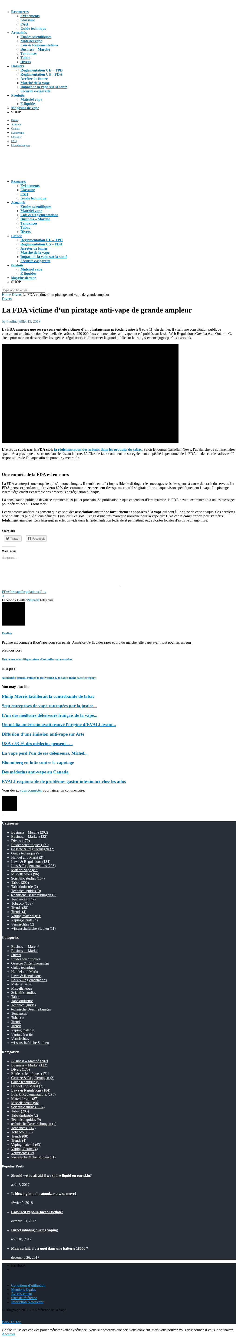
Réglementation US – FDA (41, 74)
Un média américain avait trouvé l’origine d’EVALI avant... (59, 724)
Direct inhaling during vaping (34, 1230)
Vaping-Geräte (24, 920)
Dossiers (17, 66)
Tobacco (22, 903)
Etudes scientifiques (35, 37)
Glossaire (27, 20)
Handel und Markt (27, 857)
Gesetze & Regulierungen (32, 849)
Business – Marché (35, 49)
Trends (19, 908)
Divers (25, 62)
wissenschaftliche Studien (33, 928)
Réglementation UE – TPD (41, 70)
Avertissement (21, 1294)
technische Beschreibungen (33, 895)
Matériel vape (31, 41)
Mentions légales (23, 1289)
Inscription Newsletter (27, 1302)
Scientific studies (28, 878)
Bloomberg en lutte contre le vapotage (38, 762)
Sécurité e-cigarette (35, 91)
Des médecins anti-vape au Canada (35, 771)
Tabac (25, 58)
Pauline (12, 321)
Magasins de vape (25, 108)
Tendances (28, 53)
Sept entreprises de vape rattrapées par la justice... (49, 705)
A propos (16, 124)
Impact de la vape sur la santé (43, 87)
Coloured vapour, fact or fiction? (37, 1212)
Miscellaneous (25, 874)
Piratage (15, 592)
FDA (6, 592)
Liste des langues (20, 145)
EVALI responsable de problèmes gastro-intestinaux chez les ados (64, 781)
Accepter (8, 1334)
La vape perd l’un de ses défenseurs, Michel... (45, 753)
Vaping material (26, 916)
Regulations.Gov (33, 592)
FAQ (24, 24)
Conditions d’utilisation (28, 1285)
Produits (18, 95)
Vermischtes (22, 924)
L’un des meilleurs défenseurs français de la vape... (49, 715)
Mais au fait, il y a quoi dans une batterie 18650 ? (49, 1248)
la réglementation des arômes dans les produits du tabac (98, 449)
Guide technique (33, 28)
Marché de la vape (35, 83)
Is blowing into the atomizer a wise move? (43, 1194)
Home (14, 120)
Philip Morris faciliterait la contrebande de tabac (48, 696)
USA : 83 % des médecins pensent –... (37, 743)
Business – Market (29, 836)
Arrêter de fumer (34, 79)
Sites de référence (24, 1298)
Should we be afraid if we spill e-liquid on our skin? (51, 1175)
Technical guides (26, 891)
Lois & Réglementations (39, 45)
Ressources (20, 12)
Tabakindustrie (24, 887)
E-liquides (28, 104)
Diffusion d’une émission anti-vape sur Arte (43, 734)
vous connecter (31, 790)
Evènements (30, 16)
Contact (15, 128)
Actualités (19, 33)
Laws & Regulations (30, 862)
